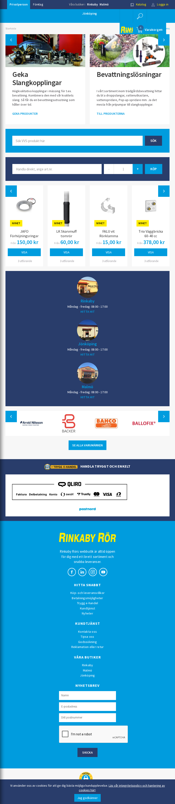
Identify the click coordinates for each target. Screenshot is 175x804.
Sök (153, 140)
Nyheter (87, 613)
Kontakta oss (87, 632)
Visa (24, 252)
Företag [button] (38, 4)
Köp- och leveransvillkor (87, 593)
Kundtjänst (87, 608)
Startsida (10, 28)
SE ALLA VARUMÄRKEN (87, 445)
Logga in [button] (162, 4)
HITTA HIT (87, 312)
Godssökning (87, 642)
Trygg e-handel (87, 603)
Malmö (104, 4)
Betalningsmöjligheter (87, 598)
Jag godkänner (87, 798)
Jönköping (89, 14)
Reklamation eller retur (87, 647)
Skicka (87, 752)
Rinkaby (92, 4)
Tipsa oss (87, 637)
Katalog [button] (140, 4)
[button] (140, 16)
